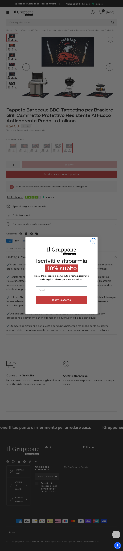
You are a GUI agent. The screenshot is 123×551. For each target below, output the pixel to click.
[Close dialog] (93, 241)
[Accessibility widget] (117, 545)
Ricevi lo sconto (61, 299)
